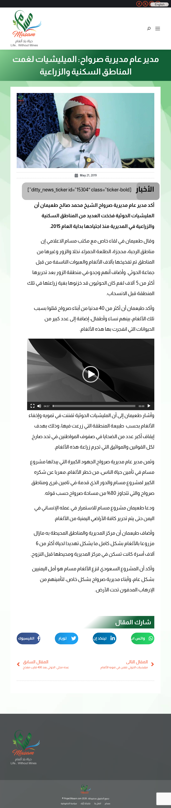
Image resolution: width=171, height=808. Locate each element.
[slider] (94, 406)
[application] (90, 374)
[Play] (149, 406)
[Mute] (39, 406)
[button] (90, 374)
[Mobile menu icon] (158, 28)
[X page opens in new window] (145, 3)
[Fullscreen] (32, 406)
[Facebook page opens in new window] (139, 3)
